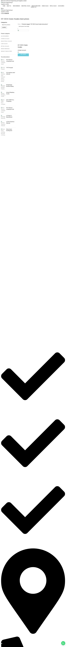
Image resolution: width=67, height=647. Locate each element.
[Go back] (2, 16)
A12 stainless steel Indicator (10, 73)
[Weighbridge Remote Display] (3, 87)
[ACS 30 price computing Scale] (3, 110)
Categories (4, 22)
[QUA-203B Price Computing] (3, 102)
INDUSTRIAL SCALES (6, 41)
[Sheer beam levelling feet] (3, 132)
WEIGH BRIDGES (5, 48)
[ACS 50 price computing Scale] (3, 62)
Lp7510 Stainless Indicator (10, 122)
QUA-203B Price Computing (10, 100)
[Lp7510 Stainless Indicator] (3, 123)
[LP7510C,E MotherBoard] (3, 117)
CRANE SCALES (5, 38)
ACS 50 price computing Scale (10, 60)
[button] (63, 643)
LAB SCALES (4, 43)
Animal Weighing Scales (10, 93)
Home (19, 24)
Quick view (23, 42)
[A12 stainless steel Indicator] (3, 77)
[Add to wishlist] (26, 42)
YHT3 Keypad (9, 67)
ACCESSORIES (5, 36)
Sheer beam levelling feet (9, 130)
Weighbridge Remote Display (10, 85)
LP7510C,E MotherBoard (9, 116)
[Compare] (19, 42)
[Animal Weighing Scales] (3, 94)
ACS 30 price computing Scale (10, 108)
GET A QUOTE (23, 54)
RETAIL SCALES (5, 46)
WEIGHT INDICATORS (6, 51)
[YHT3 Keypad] (3, 68)
